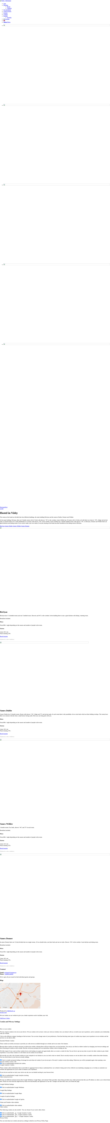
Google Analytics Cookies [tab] (7, 1065)
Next (6, 507)
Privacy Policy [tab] (4, 1118)
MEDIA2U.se (11, 1011)
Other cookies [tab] (4, 1107)
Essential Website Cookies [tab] (7, 1041)
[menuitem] (56, 3)
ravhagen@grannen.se (10, 972)
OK (1, 1018)
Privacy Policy (6, 1018)
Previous (2, 507)
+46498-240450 (8, 974)
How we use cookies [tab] (5, 1029)
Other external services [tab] (6, 1077)
